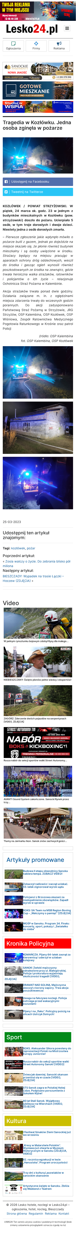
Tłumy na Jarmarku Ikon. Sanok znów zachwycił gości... (35, 841)
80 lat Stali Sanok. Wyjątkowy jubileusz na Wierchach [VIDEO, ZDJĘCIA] (43, 1103)
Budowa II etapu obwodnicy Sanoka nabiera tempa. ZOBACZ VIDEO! (45, 872)
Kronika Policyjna (30, 943)
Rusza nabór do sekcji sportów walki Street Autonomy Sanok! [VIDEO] (46, 1063)
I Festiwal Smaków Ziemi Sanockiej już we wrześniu (47, 1133)
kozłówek (18, 548)
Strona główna (17, 1213)
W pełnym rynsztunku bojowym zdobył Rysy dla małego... (36, 641)
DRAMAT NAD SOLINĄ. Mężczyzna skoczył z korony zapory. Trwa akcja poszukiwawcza (45, 987)
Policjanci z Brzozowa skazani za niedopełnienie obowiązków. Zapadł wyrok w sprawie (45, 900)
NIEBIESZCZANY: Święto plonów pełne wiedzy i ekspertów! (37, 679)
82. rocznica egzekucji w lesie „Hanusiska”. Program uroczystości (45, 1161)
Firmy (36, 48)
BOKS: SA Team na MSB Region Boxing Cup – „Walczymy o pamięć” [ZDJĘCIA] (47, 912)
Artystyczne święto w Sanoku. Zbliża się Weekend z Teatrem (46, 1187)
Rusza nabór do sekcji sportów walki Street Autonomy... (35, 760)
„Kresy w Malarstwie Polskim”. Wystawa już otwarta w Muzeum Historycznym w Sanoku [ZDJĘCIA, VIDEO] (45, 1149)
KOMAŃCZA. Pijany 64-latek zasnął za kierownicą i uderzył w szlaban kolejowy (46, 957)
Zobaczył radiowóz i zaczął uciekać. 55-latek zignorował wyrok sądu (45, 885)
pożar (31, 548)
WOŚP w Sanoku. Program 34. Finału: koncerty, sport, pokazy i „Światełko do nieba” (46, 926)
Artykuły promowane (35, 859)
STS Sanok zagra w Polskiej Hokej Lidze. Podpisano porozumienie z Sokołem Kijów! (44, 1090)
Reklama (59, 48)
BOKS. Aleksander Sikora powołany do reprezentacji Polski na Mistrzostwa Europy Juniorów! (47, 1051)
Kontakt (64, 1213)
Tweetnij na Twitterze (26, 192)
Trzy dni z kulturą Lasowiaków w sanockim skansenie (43, 1174)
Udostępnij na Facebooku (29, 181)
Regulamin (36, 1213)
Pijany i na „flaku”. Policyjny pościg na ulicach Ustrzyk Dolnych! (46, 1012)
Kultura (16, 1120)
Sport (14, 1037)
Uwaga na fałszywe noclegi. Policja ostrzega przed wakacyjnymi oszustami (45, 1000)
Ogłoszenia (13, 48)
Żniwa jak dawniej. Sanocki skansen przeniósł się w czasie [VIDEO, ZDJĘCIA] (45, 1077)
